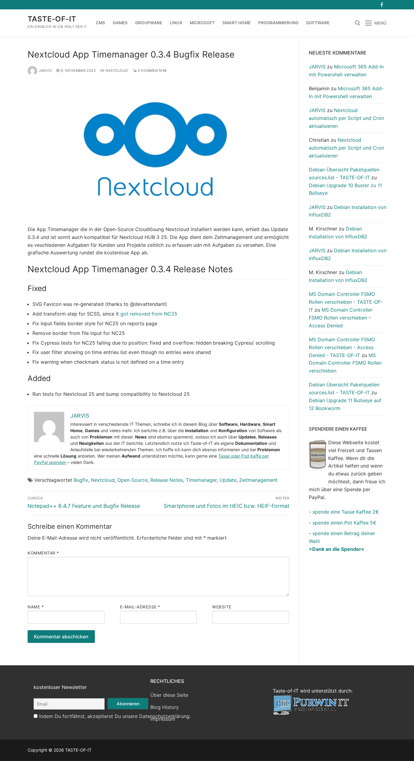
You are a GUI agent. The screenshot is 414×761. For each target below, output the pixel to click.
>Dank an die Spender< (336, 549)
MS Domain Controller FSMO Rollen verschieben (345, 363)
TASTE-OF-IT (52, 19)
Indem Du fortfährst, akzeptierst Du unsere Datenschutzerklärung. (115, 716)
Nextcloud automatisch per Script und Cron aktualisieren (346, 118)
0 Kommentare (152, 70)
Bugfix (81, 480)
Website (222, 606)
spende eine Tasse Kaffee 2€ (345, 512)
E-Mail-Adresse (140, 606)
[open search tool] (357, 23)
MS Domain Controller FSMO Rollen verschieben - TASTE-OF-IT (346, 302)
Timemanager (201, 480)
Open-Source (132, 480)
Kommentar (43, 553)
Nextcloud (116, 70)
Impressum (162, 719)
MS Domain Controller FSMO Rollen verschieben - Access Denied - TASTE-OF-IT (342, 347)
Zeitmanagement (258, 480)
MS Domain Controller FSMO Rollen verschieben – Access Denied (340, 318)
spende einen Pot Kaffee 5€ (344, 523)
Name (36, 606)
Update (227, 480)
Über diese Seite (169, 695)
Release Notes (166, 480)
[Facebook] (381, 4)
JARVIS (45, 70)
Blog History (164, 707)
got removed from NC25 (148, 314)
